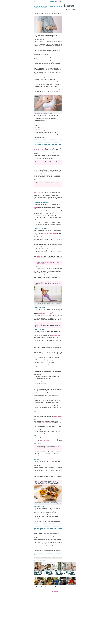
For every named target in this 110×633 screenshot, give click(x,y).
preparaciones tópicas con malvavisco (46, 370)
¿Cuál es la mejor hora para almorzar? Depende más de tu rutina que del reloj (71, 588)
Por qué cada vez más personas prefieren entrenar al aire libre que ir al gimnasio (60, 588)
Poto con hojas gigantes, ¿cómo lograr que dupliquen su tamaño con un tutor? (60, 573)
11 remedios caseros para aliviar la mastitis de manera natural (50, 524)
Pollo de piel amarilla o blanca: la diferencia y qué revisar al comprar (38, 588)
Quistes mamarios (38, 122)
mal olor (57, 542)
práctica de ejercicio (40, 256)
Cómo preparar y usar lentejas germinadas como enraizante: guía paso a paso (49, 588)
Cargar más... (55, 591)
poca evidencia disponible (55, 335)
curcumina (52, 461)
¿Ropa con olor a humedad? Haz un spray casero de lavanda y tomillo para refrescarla (49, 573)
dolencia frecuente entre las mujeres (51, 64)
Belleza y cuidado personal (38, 571)
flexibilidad (43, 263)
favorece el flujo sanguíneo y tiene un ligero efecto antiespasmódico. (47, 173)
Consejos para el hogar (48, 571)
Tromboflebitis (37, 129)
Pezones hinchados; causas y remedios (50, 140)
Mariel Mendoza (71, 6)
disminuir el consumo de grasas (51, 233)
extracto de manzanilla (48, 422)
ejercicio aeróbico (49, 262)
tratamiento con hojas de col (44, 440)
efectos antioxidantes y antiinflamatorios (45, 353)
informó (60, 470)
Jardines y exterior (58, 571)
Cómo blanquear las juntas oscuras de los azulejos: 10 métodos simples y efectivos (70, 573)
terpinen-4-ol (51, 511)
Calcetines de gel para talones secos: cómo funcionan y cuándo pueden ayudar (38, 573)
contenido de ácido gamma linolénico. (45, 313)
